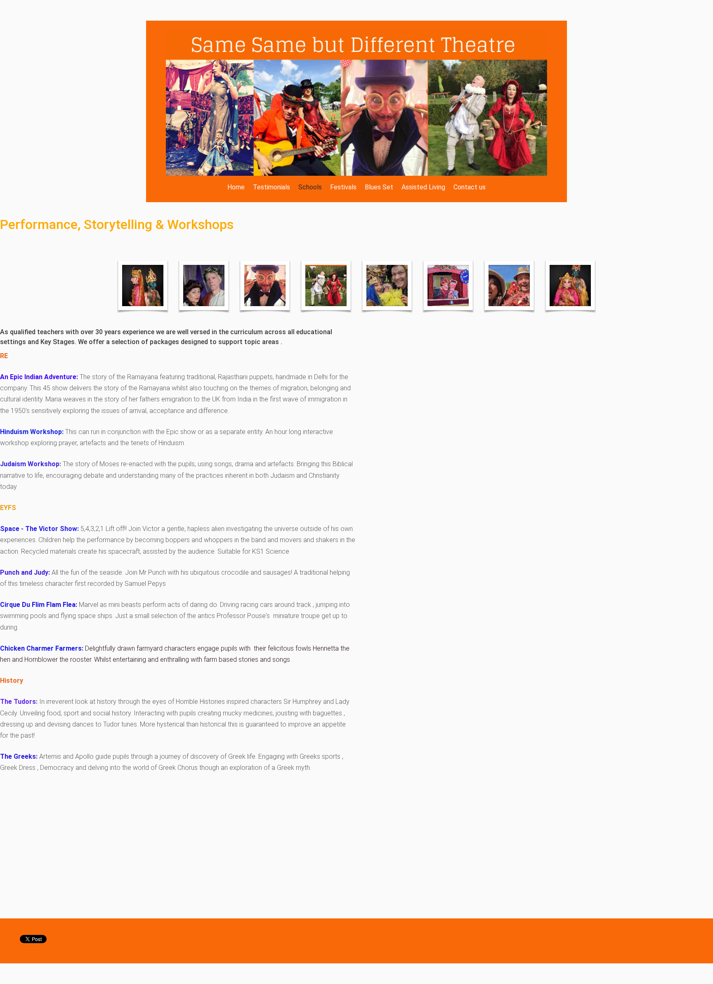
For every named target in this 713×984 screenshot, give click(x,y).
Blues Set (379, 187)
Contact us (469, 187)
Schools (310, 187)
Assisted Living (423, 187)
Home (236, 187)
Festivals (343, 187)
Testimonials (271, 187)
